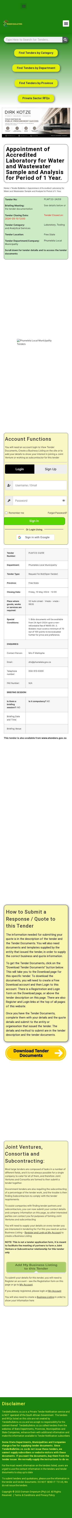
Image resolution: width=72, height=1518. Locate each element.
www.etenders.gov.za (53, 738)
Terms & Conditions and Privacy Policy (34, 1495)
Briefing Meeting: (14, 205)
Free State (49, 234)
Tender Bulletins (18, 188)
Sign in (34, 521)
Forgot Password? (57, 512)
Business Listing (45, 1297)
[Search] (65, 40)
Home (6, 188)
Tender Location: (14, 234)
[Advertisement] (36, 299)
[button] (24, 6)
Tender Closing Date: (17, 215)
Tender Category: (15, 225)
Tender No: (11, 199)
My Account (26, 1284)
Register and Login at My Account (43, 1232)
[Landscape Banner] (36, 136)
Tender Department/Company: (22, 241)
